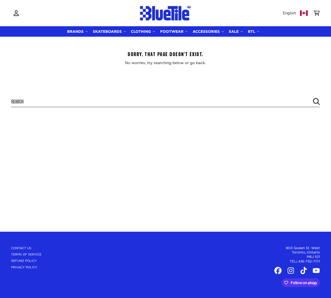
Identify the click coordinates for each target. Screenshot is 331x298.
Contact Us (21, 248)
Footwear (172, 31)
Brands (76, 31)
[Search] (316, 101)
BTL (252, 31)
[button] (317, 13)
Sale (234, 31)
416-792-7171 (309, 261)
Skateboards (108, 31)
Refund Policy (24, 260)
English (289, 13)
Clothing (141, 31)
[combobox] (165, 101)
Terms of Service (26, 254)
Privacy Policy (24, 267)
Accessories (207, 31)
